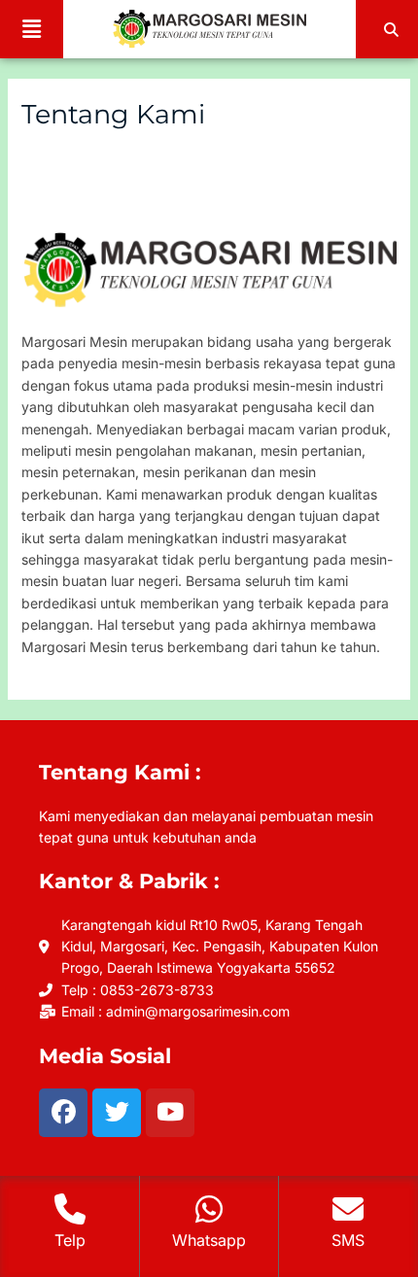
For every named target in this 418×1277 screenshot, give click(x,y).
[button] (31, 29)
